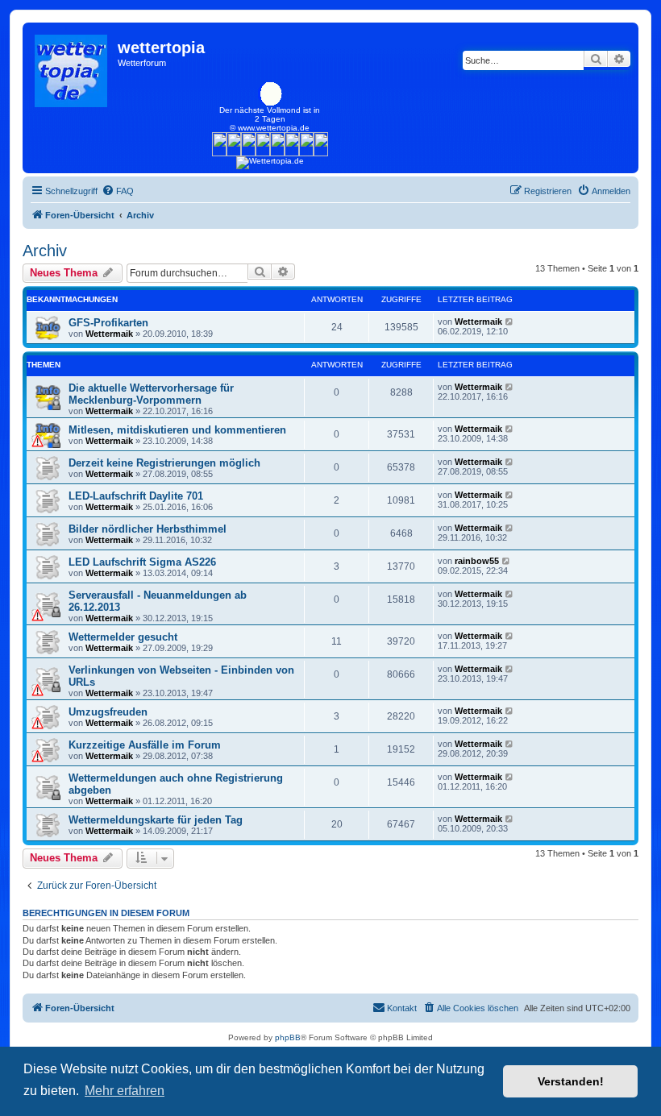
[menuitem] (118, 191)
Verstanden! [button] (571, 1081)
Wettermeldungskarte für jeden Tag (156, 820)
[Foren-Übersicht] (72, 67)
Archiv (45, 250)
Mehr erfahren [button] (124, 1090)
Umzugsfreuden (108, 712)
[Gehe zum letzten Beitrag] (510, 321)
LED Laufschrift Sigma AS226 (142, 562)
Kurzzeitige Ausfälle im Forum (145, 745)
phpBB (288, 1037)
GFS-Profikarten (108, 323)
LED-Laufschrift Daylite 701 (136, 496)
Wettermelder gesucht (123, 637)
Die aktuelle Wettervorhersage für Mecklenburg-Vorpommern (151, 394)
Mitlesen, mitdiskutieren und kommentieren (177, 430)
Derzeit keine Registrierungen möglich (164, 463)
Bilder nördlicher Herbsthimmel (148, 529)
